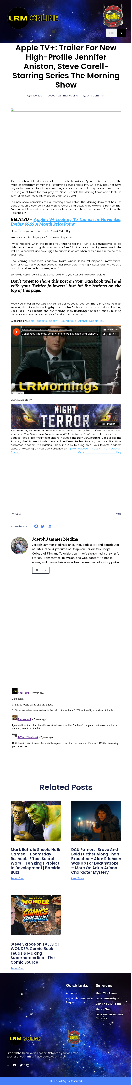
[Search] (121, 33)
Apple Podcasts (37, 321)
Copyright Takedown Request (79, 1000)
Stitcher (82, 321)
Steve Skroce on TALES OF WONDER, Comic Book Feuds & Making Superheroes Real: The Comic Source (35, 953)
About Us (72, 993)
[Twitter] (21, 1065)
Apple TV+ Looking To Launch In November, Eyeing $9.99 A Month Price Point (66, 222)
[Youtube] (14, 1065)
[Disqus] (66, 637)
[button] (53, 31)
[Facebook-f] (8, 1065)
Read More (17, 878)
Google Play (96, 321)
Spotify (53, 321)
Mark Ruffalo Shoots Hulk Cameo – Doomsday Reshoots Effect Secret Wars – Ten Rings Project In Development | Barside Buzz (35, 861)
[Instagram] (27, 1065)
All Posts (41, 570)
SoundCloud (68, 321)
